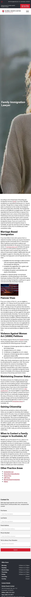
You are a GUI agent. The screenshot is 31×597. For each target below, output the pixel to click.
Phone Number (5, 533)
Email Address (5, 525)
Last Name (4, 518)
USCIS (14, 201)
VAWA (21, 340)
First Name (4, 510)
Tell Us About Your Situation (9, 540)
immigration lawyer (17, 401)
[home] (12, 11)
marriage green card (11, 247)
